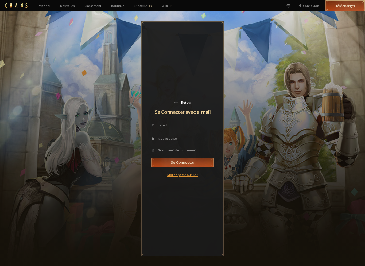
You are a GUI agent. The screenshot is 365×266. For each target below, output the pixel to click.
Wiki (165, 6)
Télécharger (345, 6)
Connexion (311, 6)
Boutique (118, 6)
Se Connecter (182, 162)
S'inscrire (140, 6)
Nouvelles (67, 6)
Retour (186, 102)
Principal (44, 6)
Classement (92, 6)
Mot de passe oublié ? (182, 175)
